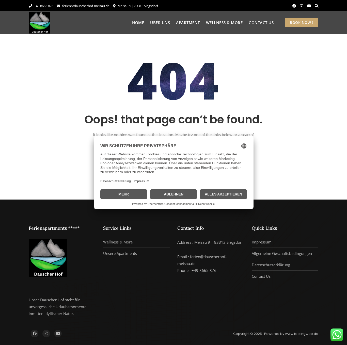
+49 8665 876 (43, 6)
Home (138, 22)
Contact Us (261, 22)
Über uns (160, 22)
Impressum (262, 241)
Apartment (188, 22)
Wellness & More (224, 22)
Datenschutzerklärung (271, 264)
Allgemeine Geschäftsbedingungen (282, 253)
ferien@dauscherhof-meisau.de (85, 6)
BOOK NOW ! (301, 22)
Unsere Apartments (120, 253)
